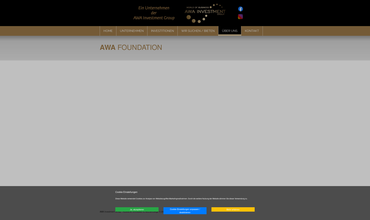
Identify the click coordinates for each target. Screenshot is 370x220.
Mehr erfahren (233, 209)
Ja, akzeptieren (137, 209)
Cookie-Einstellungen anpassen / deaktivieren (185, 211)
